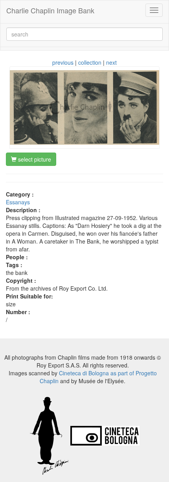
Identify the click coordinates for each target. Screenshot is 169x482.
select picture (34, 159)
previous (62, 62)
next (111, 62)
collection (89, 62)
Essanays (18, 202)
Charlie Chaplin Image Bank (50, 10)
